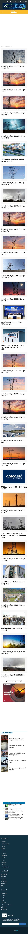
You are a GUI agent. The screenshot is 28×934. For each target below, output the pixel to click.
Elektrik (4, 841)
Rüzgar (3, 851)
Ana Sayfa (4, 893)
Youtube (4, 883)
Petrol (3, 860)
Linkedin (4, 879)
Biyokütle (4, 853)
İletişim (3, 898)
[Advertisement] (14, 29)
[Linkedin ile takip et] (15, 1)
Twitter (4, 876)
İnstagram (4, 881)
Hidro (3, 846)
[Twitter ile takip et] (13, 1)
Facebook (4, 874)
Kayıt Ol (22, 924)
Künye (3, 895)
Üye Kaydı (4, 907)
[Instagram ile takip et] (18, 1)
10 (20, 681)
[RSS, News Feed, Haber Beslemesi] (23, 1)
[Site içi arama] (8, 1)
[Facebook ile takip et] (10, 1)
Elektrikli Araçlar (6, 844)
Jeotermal (4, 855)
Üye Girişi (4, 909)
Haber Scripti (13, 930)
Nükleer (4, 864)
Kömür (3, 857)
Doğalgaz (4, 862)
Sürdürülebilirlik (6, 867)
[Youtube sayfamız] (21, 1)
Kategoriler (4, 838)
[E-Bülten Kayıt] (26, 1)
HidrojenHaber (11, 802)
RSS (3, 886)
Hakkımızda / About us (7, 904)
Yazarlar (4, 902)
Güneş (3, 848)
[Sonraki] (21, 681)
